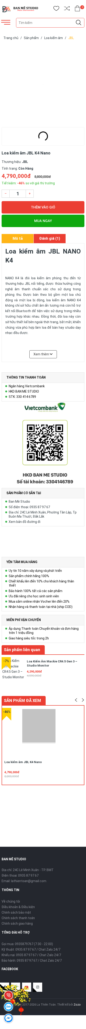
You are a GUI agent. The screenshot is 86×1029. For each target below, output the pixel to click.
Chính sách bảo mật (16, 912)
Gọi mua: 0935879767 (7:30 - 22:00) (27, 944)
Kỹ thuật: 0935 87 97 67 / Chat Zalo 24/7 (31, 949)
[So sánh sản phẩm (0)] (67, 9)
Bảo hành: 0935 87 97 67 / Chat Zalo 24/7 (32, 960)
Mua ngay (43, 221)
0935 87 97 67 (28, 875)
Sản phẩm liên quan (22, 649)
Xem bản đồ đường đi (24, 522)
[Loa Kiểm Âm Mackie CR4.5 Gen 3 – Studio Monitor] (13, 668)
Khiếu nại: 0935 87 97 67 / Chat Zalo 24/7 (31, 955)
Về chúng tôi (11, 901)
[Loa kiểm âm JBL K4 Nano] (43, 84)
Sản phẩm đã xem (22, 700)
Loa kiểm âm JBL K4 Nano (23, 762)
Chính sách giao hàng (17, 923)
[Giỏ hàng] (77, 9)
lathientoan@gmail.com (28, 881)
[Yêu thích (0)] (56, 9)
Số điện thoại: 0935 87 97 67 (29, 507)
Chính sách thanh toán (18, 918)
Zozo (77, 1004)
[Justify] (78, 22)
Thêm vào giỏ (43, 207)
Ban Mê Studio (19, 501)
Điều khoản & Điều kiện (18, 907)
